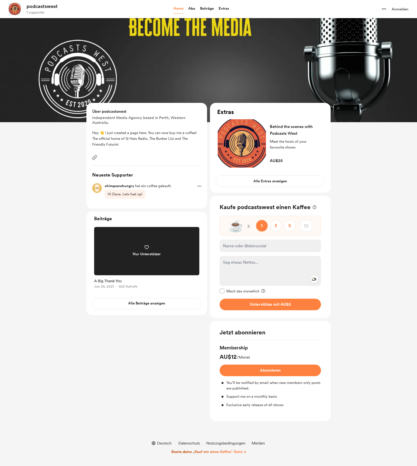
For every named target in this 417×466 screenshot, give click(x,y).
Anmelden (400, 9)
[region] (270, 148)
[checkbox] (239, 291)
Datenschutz (189, 443)
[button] (178, 9)
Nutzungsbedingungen (225, 443)
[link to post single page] (146, 258)
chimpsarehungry (119, 186)
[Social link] (94, 157)
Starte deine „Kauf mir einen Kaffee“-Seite (207, 452)
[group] (270, 376)
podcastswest (42, 6)
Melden (258, 443)
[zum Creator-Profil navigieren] (15, 9)
